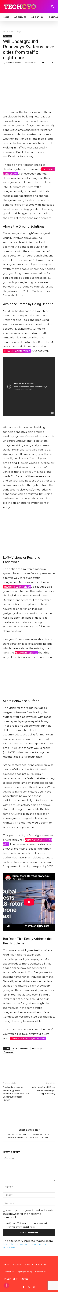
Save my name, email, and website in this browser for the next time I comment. (28, 1214)
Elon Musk (24, 1048)
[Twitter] (29, 1287)
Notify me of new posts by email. (21, 1227)
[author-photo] (29, 1125)
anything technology (17, 586)
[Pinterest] (20, 70)
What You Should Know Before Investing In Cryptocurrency (43, 1090)
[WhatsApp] (26, 70)
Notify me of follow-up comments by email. (26, 1223)
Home (5, 31)
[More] (33, 70)
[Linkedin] (34, 1287)
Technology (16, 31)
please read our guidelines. (28, 1038)
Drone (14, 1048)
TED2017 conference (17, 350)
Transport (8, 1052)
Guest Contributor (13, 63)
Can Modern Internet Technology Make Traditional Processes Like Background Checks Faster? (16, 1093)
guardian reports (26, 652)
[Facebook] (6, 70)
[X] (13, 70)
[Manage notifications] (6, 1285)
